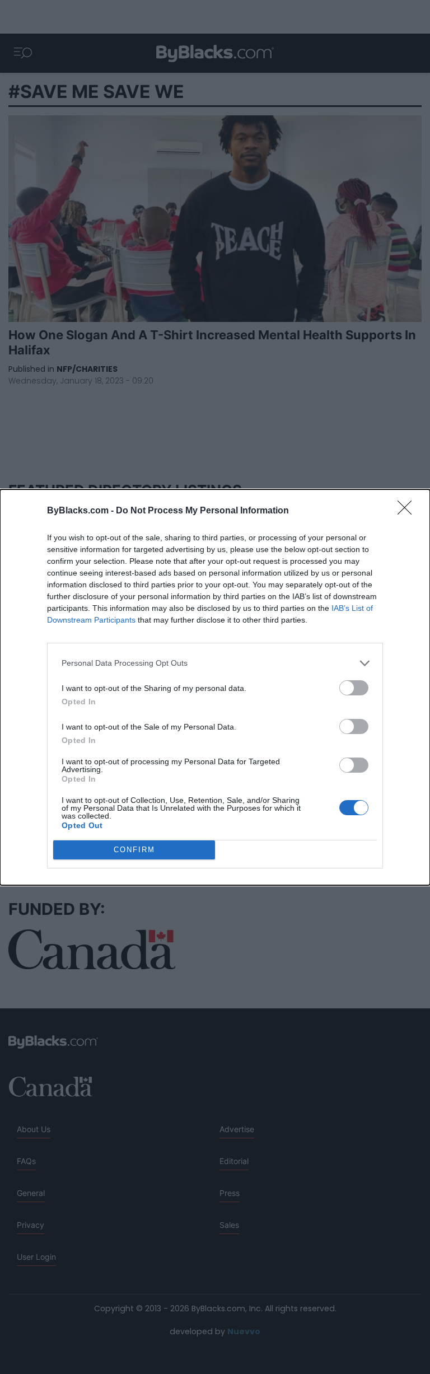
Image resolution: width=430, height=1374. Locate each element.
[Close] (408, 511)
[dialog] (215, 687)
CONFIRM (134, 849)
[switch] (353, 687)
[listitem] (215, 663)
